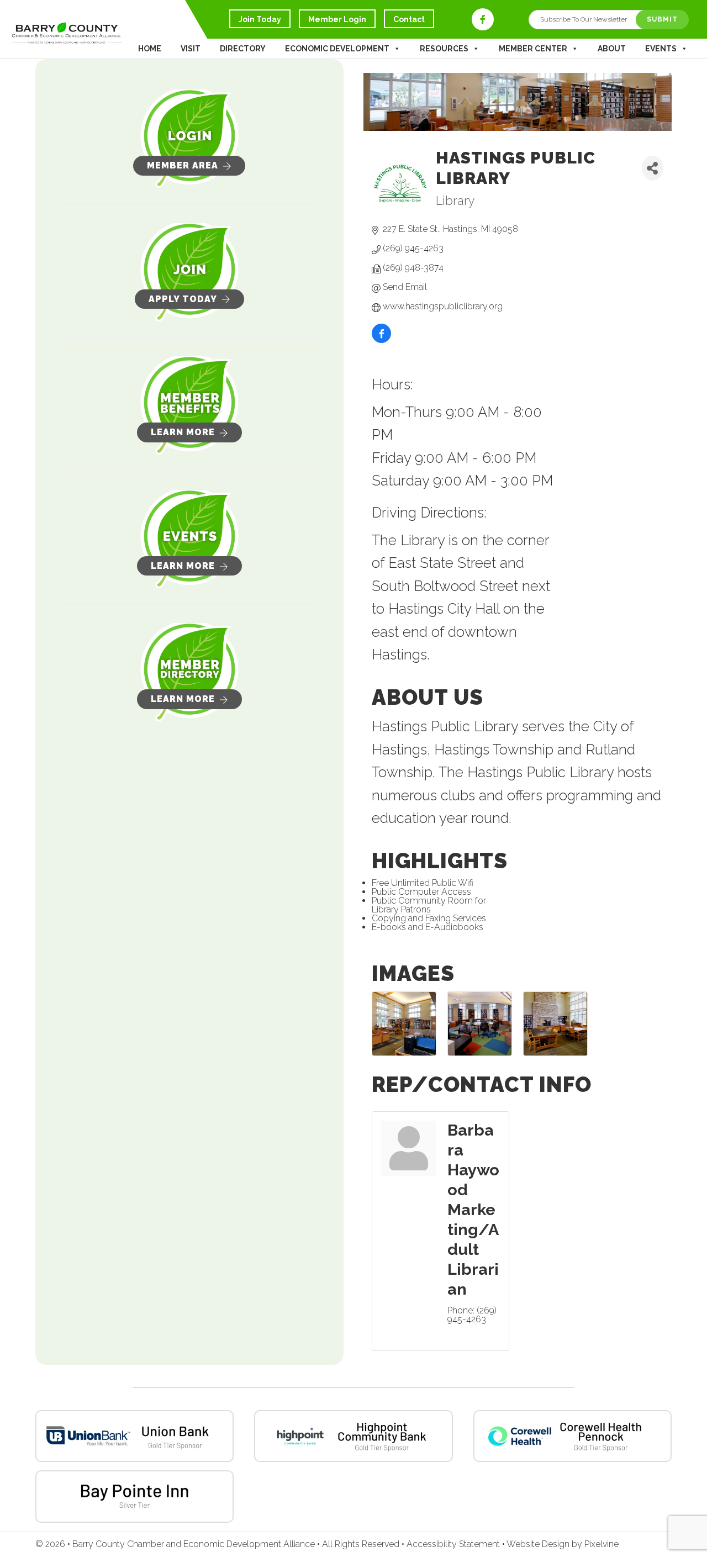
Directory (243, 48)
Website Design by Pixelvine (562, 1544)
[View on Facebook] (381, 341)
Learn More (183, 432)
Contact (409, 19)
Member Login (337, 19)
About (612, 48)
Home (149, 48)
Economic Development (337, 48)
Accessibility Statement (454, 1544)
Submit (662, 19)
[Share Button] (652, 168)
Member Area (182, 165)
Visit (191, 48)
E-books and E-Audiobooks (427, 927)
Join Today (260, 19)
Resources (444, 48)
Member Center (533, 48)
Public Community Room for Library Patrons (429, 905)
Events (661, 48)
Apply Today (183, 299)
